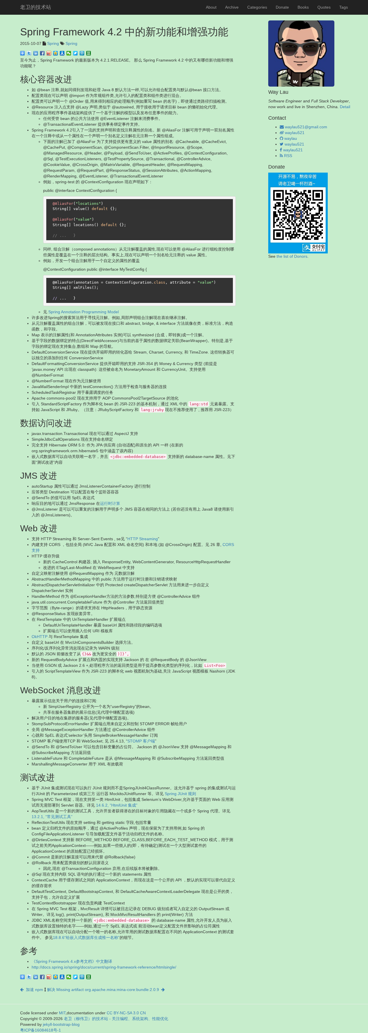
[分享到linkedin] (35, 53)
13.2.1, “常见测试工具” (52, 816)
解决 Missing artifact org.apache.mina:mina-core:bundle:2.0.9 (104, 989)
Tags (343, 7)
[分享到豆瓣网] (88, 53)
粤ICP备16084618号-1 (40, 1030)
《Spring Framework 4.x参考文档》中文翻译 (72, 961)
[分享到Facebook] (42, 53)
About (211, 7)
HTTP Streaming (142, 538)
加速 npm (33, 989)
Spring (53, 43)
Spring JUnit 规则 (180, 793)
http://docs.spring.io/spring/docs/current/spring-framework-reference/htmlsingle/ (104, 967)
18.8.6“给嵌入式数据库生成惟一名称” (86, 937)
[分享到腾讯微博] (82, 53)
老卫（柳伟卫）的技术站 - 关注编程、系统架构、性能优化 (116, 1018)
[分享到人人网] (62, 53)
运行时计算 (110, 503)
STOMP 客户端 (141, 741)
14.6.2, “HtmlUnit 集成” (116, 805)
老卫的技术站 (35, 7)
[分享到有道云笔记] (75, 53)
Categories (257, 7)
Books (303, 7)
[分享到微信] (68, 53)
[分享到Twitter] (29, 53)
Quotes (324, 7)
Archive (232, 7)
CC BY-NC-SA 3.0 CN (126, 1013)
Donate (282, 7)
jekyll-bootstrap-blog (61, 1024)
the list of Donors (292, 256)
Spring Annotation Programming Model (83, 312)
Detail (345, 106)
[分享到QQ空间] (55, 53)
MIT (62, 1013)
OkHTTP (39, 636)
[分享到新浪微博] (49, 53)
